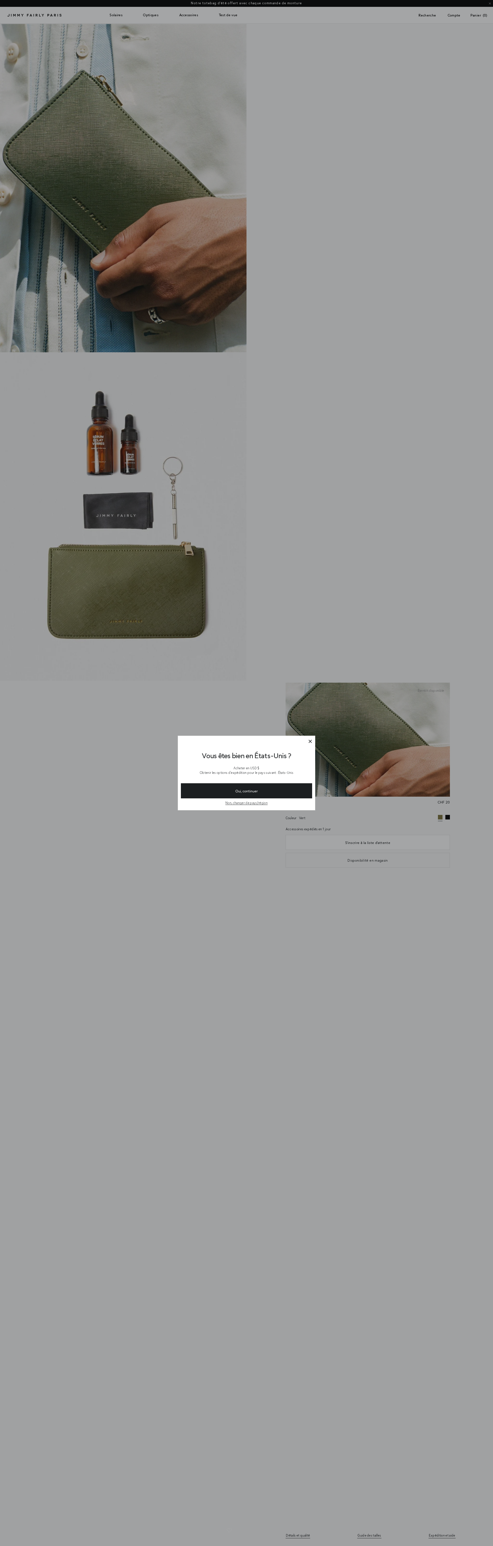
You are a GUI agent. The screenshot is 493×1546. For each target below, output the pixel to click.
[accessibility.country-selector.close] (310, 741)
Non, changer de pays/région (246, 802)
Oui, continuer (246, 791)
